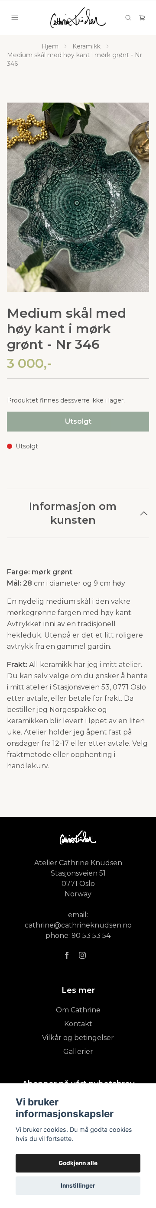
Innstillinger (78, 1185)
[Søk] (128, 18)
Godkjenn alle (78, 1163)
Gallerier (78, 1051)
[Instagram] (82, 955)
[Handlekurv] (142, 18)
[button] (134, 200)
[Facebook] (66, 955)
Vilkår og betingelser (78, 1038)
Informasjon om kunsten (73, 513)
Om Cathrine (78, 1010)
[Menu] (15, 17)
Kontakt (78, 1024)
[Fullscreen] (78, 197)
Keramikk (86, 46)
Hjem (50, 46)
